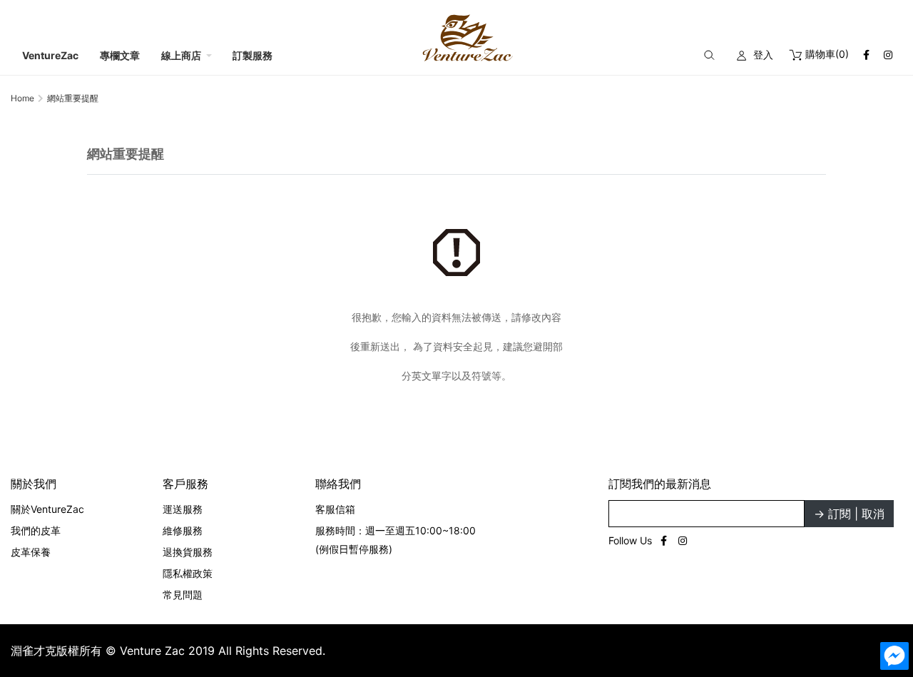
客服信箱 (335, 509)
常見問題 (183, 595)
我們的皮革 (36, 530)
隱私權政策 (188, 573)
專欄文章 (120, 55)
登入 (763, 55)
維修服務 (183, 530)
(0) (827, 54)
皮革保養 (31, 552)
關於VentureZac (47, 509)
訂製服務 (252, 55)
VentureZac (50, 55)
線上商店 (181, 55)
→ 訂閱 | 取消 (849, 514)
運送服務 (183, 509)
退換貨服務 (188, 552)
